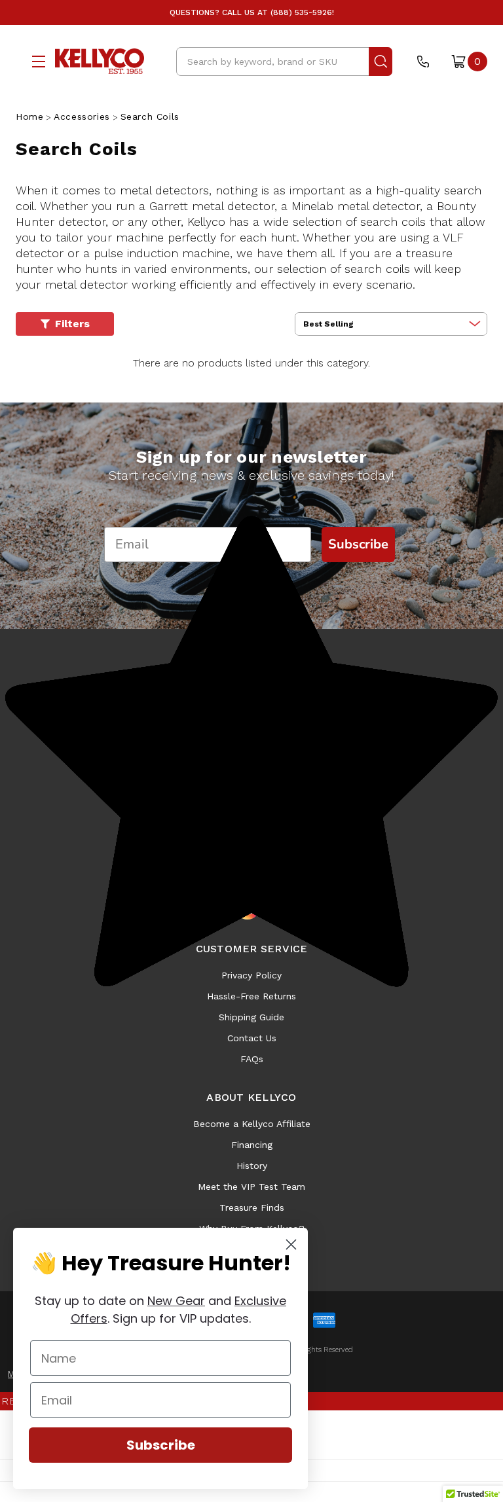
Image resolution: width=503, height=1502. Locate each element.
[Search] (380, 61)
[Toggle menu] (35, 61)
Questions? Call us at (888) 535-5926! (252, 12)
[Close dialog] (291, 1244)
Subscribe (160, 1445)
